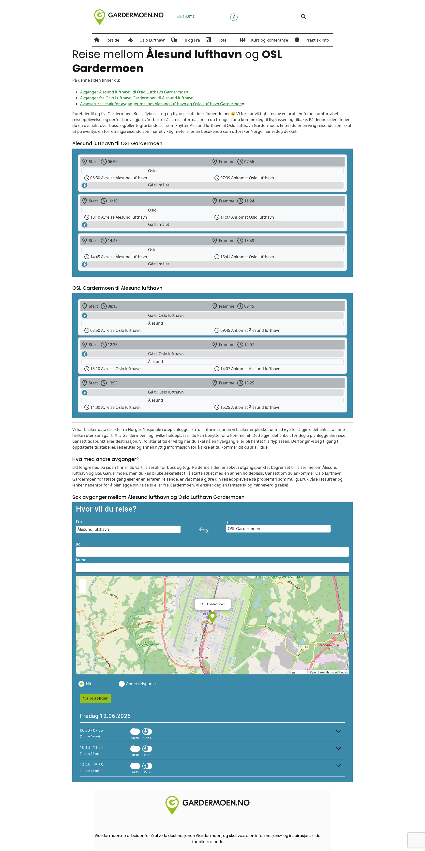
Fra (79, 522)
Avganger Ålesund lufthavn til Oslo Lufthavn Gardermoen (134, 92)
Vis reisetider (95, 698)
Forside (112, 40)
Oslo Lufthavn (152, 40)
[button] (303, 16)
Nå (88, 683)
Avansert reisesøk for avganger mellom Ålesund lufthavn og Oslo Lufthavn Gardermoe (161, 103)
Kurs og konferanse (269, 40)
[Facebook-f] (234, 17)
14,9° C (188, 16)
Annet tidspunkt (141, 683)
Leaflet (300, 672)
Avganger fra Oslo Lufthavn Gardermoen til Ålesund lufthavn (137, 98)
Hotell (222, 40)
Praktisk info (317, 40)
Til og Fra (191, 40)
